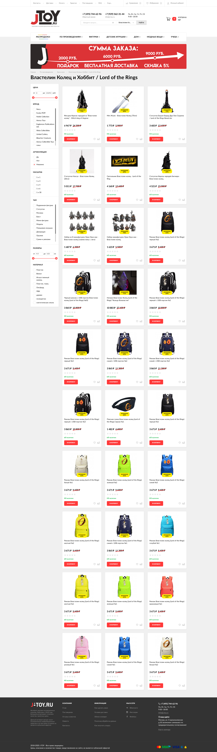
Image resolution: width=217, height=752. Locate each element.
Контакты (36, 3)
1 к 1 (38, 177)
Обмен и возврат (100, 717)
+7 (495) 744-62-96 (91, 14)
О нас (64, 708)
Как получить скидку (102, 725)
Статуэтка (40, 209)
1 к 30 (38, 192)
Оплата (61, 3)
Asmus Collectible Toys (45, 142)
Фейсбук (133, 717)
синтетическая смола (45, 303)
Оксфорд (40, 287)
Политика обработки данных (105, 721)
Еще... (109, 3)
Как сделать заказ (101, 708)
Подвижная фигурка (44, 205)
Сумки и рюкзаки (43, 239)
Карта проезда (164, 729)
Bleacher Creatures (43, 138)
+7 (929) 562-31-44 (114, 14)
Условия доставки (100, 712)
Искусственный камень (42, 279)
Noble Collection (42, 117)
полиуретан (41, 299)
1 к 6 (38, 189)
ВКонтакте (134, 708)
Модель (39, 224)
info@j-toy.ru (110, 17)
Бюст (38, 217)
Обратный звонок (88, 17)
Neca (38, 109)
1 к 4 (38, 185)
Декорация (40, 232)
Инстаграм (134, 712)
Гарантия (73, 3)
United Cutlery (42, 134)
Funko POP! (41, 113)
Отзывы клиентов (69, 717)
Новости (65, 721)
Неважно (40, 164)
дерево (39, 295)
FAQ (100, 3)
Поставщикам (87, 3)
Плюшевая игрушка (44, 228)
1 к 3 (38, 181)
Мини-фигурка (42, 220)
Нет (38, 161)
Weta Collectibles (43, 130)
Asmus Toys (40, 120)
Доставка (49, 3)
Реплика (39, 213)
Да (37, 157)
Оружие (39, 236)
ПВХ (38, 291)
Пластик (39, 270)
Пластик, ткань (42, 284)
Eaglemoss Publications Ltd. (45, 125)
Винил (39, 274)
